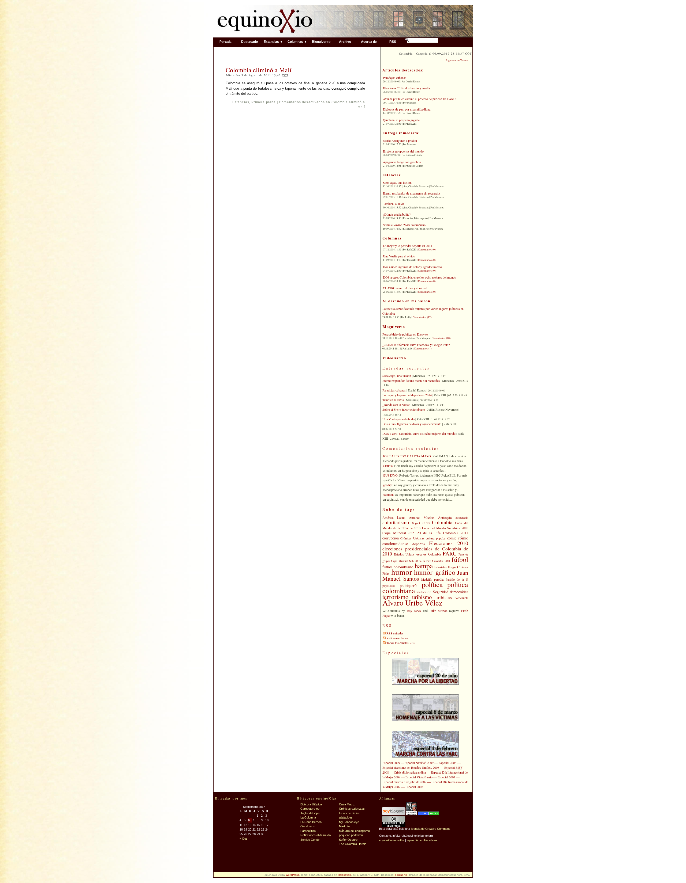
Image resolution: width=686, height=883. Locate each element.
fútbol (460, 559)
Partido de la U (457, 579)
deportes (418, 543)
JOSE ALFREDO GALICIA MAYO (407, 456)
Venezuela (461, 598)
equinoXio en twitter (391, 840)
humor (401, 571)
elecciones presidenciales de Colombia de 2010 (425, 551)
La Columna (308, 817)
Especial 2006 (414, 787)
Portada (225, 41)
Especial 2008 (447, 762)
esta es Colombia (428, 554)
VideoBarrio (394, 358)
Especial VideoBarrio (419, 777)
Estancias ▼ (273, 41)
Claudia (388, 465)
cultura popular (436, 538)
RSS (392, 41)
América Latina (393, 517)
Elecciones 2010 (448, 543)
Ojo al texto (307, 826)
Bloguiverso (321, 41)
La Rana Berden (311, 822)
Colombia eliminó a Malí (259, 70)
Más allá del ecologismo (354, 830)
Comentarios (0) (426, 249)
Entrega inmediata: (401, 133)
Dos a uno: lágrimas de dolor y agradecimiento (412, 267)
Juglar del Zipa (309, 813)
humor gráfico (434, 572)
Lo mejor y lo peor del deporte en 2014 (407, 245)
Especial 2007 (446, 777)
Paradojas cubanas (394, 77)
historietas (440, 567)
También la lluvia (393, 203)
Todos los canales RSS (400, 643)
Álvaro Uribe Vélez (412, 602)
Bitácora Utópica (311, 804)
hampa (424, 565)
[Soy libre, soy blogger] (393, 814)
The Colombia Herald (352, 844)
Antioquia (445, 517)
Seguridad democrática (450, 591)
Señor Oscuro (348, 839)
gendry (387, 485)
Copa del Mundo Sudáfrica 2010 (445, 528)
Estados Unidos (404, 554)
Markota (344, 826)
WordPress (292, 874)
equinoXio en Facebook (422, 840)
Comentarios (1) (422, 348)
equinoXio (401, 874)
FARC (450, 553)
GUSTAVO (390, 475)
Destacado (249, 41)
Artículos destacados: (403, 70)
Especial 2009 (391, 762)
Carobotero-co (309, 808)
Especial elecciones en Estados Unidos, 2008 (410, 767)
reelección (423, 591)
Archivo (345, 41)
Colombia (442, 522)
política (432, 584)
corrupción (390, 538)
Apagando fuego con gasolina (402, 162)
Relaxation (344, 874)
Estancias (240, 102)
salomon (388, 494)
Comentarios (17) (422, 317)
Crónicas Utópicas (412, 538)
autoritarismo (395, 522)
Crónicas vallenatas (352, 808)
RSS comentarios (397, 638)
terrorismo (395, 597)
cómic (451, 538)
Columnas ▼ (297, 41)
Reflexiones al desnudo (315, 835)
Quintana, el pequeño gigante (401, 120)
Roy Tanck (414, 610)
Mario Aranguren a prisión (400, 140)
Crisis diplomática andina (410, 772)
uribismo (422, 597)
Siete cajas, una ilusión (397, 182)
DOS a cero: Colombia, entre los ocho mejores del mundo (419, 277)
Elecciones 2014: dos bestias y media (406, 88)
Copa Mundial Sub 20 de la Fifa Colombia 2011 (425, 532)
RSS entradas (395, 633)
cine (426, 523)
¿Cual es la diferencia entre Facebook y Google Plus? (416, 344)
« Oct (243, 838)
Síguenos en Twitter (457, 60)
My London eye (349, 822)
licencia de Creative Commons (430, 828)
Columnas (391, 238)
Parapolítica (308, 830)
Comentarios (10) (441, 338)
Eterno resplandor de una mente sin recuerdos (412, 193)
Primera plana (263, 102)
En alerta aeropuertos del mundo (403, 151)
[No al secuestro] (411, 814)
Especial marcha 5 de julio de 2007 (404, 782)
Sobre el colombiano (404, 225)
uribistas (443, 597)
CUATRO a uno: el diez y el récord (405, 288)
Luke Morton (439, 610)
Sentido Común (310, 839)
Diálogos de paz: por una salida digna (406, 109)
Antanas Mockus (422, 517)
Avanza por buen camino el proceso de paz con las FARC (419, 99)
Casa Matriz (347, 804)
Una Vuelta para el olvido (399, 256)
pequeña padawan (351, 835)
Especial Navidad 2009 (419, 762)
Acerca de (369, 41)
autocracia (462, 517)
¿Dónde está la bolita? (397, 214)
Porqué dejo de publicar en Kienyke (405, 334)
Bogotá (416, 523)
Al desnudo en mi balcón (406, 301)
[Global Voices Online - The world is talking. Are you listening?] (428, 814)
